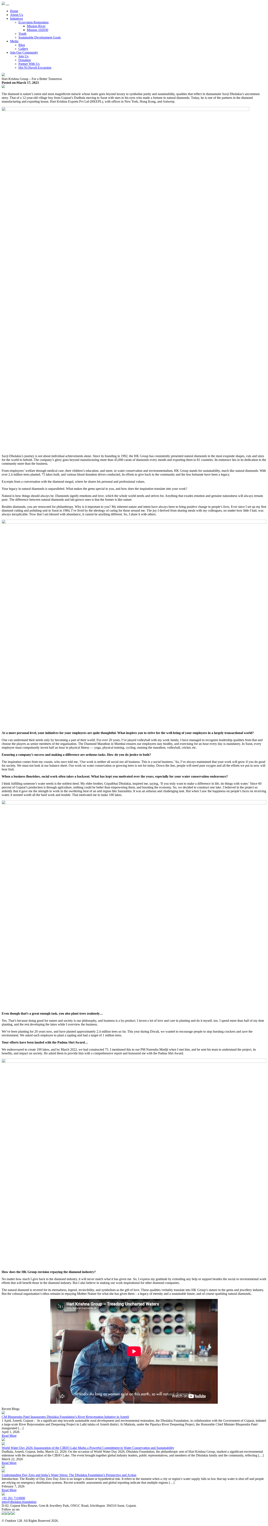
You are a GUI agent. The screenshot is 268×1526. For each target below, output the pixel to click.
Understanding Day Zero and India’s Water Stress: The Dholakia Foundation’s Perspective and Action (69, 1475)
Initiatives (16, 18)
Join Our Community (24, 52)
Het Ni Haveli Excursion (34, 67)
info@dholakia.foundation (19, 1502)
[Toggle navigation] (7, 5)
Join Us (23, 56)
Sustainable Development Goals (39, 37)
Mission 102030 (37, 30)
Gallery (23, 48)
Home (14, 11)
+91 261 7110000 (13, 1498)
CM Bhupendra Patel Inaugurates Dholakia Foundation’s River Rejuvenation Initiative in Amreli (65, 1417)
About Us (16, 15)
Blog (21, 45)
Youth (22, 33)
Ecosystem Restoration (33, 22)
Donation (24, 60)
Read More (9, 1435)
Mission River (36, 26)
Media (14, 41)
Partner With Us (29, 64)
